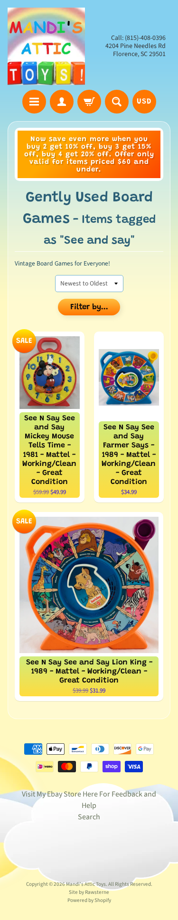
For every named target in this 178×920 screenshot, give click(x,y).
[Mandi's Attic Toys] (46, 46)
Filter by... (89, 308)
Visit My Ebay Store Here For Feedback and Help (89, 800)
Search (89, 817)
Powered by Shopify (89, 900)
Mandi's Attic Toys (86, 884)
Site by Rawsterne (89, 892)
